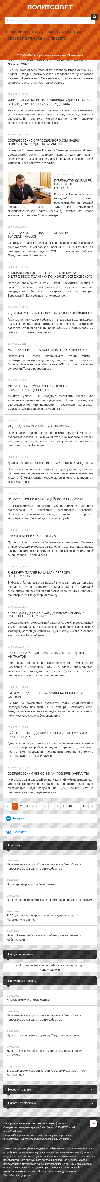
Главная (14, 32)
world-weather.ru (50, 969)
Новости (52, 32)
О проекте (55, 38)
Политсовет (50, 7)
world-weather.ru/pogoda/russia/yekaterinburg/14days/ (50, 965)
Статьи (33, 32)
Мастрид (72, 32)
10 (70, 806)
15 (84, 806)
